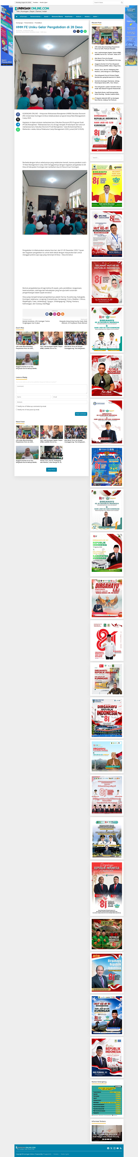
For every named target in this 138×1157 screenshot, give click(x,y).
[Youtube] (58, 314)
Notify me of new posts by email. (28, 410)
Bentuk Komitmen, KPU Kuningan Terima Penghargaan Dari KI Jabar (36, 321)
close (10, 6)
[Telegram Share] (81, 31)
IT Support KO (47, 1154)
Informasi (18, 32)
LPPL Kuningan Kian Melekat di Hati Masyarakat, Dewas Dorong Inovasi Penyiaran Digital (106, 1136)
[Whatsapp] (85, 31)
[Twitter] (50, 314)
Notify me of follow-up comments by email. (32, 406)
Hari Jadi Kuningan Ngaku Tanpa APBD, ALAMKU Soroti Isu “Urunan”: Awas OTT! (51, 347)
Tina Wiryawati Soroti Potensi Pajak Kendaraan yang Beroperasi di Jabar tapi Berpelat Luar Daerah (107, 76)
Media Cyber (65, 1154)
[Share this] (74, 31)
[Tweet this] (78, 31)
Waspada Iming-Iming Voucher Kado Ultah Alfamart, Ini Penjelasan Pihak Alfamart (73, 321)
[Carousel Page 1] (103, 1139)
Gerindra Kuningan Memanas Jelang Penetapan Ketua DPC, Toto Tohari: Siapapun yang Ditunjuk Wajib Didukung (108, 82)
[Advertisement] (55, 146)
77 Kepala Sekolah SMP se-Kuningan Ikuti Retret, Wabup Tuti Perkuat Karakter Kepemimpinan (107, 99)
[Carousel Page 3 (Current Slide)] (108, 1139)
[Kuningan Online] (32, 9)
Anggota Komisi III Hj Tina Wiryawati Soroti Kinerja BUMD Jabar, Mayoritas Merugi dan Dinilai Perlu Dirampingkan (26, 367)
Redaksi (56, 1154)
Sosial (37, 32)
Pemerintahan (25, 32)
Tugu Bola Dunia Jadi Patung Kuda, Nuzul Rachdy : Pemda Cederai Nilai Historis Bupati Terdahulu (107, 93)
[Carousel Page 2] (106, 1139)
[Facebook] (47, 314)
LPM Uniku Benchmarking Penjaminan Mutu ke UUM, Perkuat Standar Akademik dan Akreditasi (26, 347)
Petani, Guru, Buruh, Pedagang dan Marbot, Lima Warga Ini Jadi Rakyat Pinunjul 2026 (51, 461)
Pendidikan (33, 32)
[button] (122, 2)
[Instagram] (54, 314)
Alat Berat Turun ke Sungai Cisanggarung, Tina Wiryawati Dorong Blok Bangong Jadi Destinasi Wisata (74, 347)
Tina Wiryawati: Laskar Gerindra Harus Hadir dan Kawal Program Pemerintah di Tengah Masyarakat (108, 87)
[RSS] (62, 314)
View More (51, 470)
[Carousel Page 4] (111, 1139)
